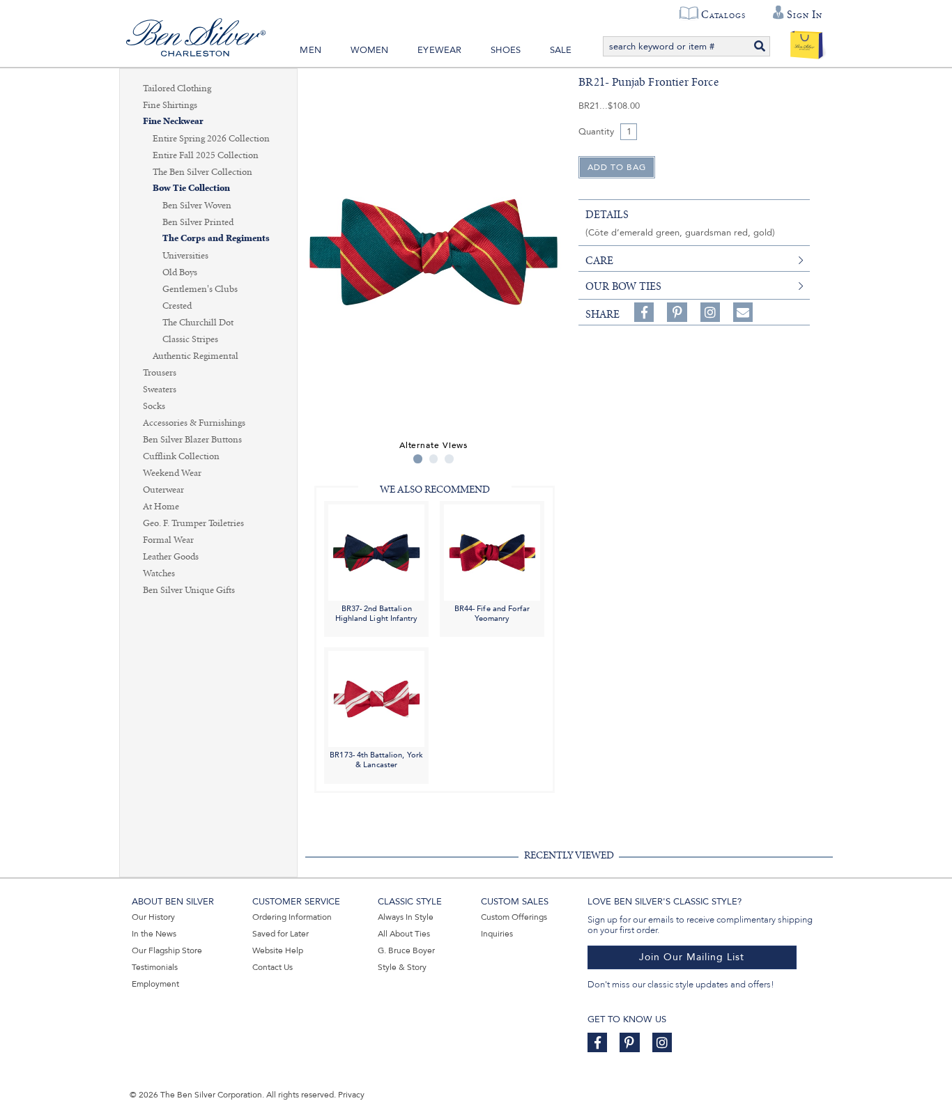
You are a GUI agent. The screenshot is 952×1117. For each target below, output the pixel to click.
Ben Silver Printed (197, 222)
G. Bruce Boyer (406, 950)
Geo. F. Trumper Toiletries (193, 523)
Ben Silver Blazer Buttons (192, 440)
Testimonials (155, 967)
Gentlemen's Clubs (200, 289)
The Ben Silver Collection (202, 172)
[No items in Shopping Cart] (806, 41)
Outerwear (163, 490)
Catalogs (723, 14)
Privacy (351, 1094)
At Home (161, 506)
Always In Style (405, 917)
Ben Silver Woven (196, 205)
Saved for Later (280, 933)
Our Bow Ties (623, 286)
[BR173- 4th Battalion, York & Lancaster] (376, 698)
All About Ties (404, 933)
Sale (561, 50)
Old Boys (179, 272)
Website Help (277, 950)
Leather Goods (171, 557)
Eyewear (439, 50)
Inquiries (497, 933)
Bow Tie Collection (191, 188)
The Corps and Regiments (216, 238)
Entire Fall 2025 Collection (206, 155)
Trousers (159, 373)
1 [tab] (417, 458)
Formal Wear (168, 540)
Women (370, 50)
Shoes (506, 50)
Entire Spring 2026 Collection (211, 139)
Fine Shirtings (170, 105)
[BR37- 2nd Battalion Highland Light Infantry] (376, 551)
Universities (185, 256)
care (599, 260)
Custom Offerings (514, 917)
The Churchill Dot (197, 323)
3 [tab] (449, 458)
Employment (155, 983)
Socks (154, 406)
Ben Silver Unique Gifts (189, 590)
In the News (154, 933)
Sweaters (159, 389)
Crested (177, 306)
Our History (153, 917)
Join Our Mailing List (691, 957)
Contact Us (272, 967)
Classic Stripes (190, 339)
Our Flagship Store (167, 950)
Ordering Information (292, 917)
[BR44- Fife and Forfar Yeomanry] (492, 551)
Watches (159, 573)
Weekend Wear (172, 473)
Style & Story (402, 967)
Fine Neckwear (173, 121)
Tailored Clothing (177, 88)
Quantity (596, 131)
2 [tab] (433, 458)
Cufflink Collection (181, 456)
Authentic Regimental (195, 356)
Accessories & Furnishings (194, 423)
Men (310, 50)
